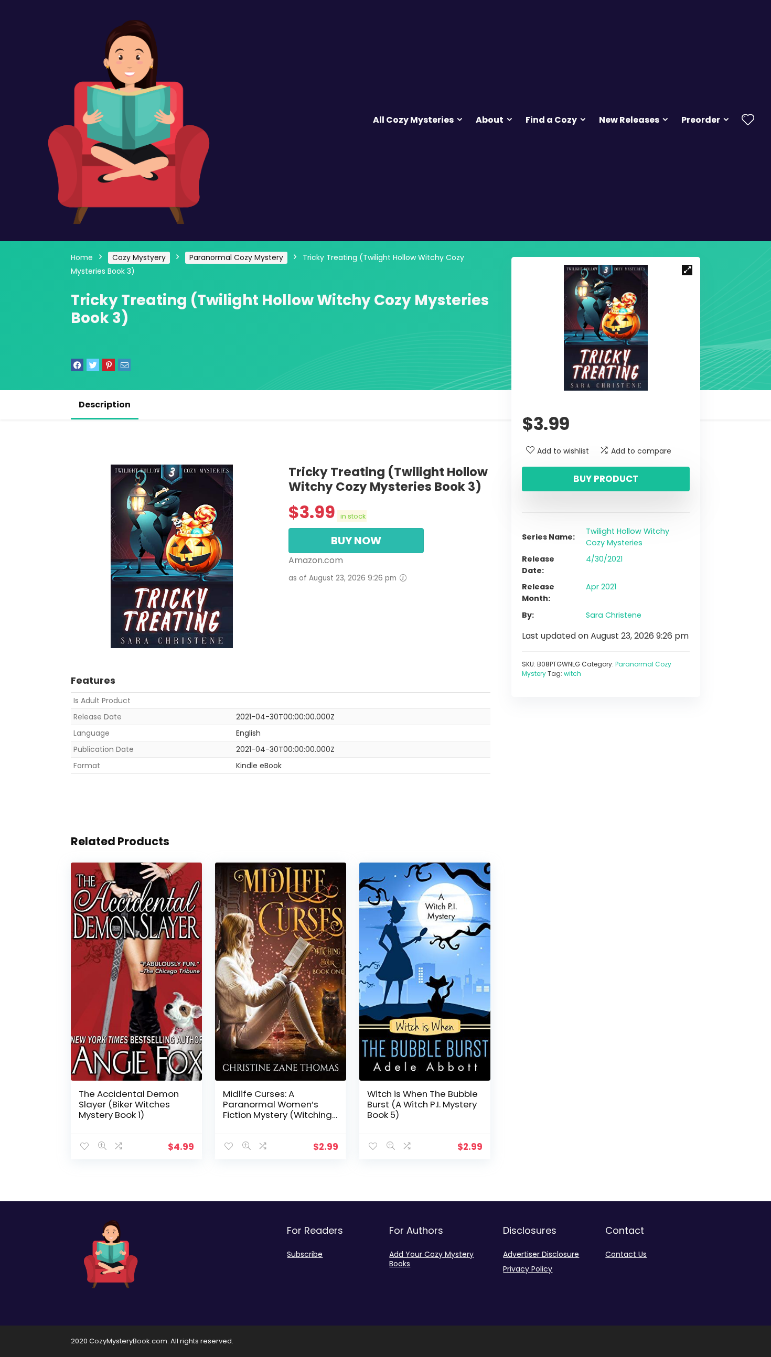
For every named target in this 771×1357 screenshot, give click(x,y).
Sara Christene (613, 615)
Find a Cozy (551, 120)
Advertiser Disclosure (541, 1254)
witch (572, 673)
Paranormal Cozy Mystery (236, 257)
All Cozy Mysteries (413, 120)
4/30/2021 (604, 559)
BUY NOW (356, 540)
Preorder (700, 120)
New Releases (629, 120)
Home (82, 257)
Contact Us (626, 1254)
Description (105, 405)
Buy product (605, 478)
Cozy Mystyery (139, 257)
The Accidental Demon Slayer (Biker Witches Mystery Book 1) (129, 1104)
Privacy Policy (527, 1269)
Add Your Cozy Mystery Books (431, 1259)
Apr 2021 (601, 586)
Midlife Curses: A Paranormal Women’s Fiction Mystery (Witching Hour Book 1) (277, 1109)
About (490, 120)
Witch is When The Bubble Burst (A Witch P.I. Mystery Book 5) (422, 1104)
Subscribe (305, 1254)
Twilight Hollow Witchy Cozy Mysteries (627, 537)
